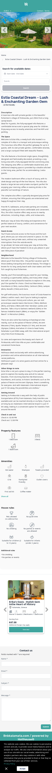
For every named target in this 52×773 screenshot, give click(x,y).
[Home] (26, 4)
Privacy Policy (9, 764)
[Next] (48, 30)
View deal (26, 630)
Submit (46, 727)
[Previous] (4, 30)
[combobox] (19, 10)
